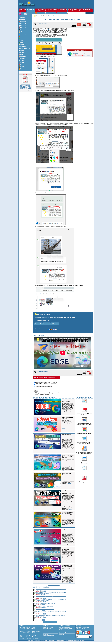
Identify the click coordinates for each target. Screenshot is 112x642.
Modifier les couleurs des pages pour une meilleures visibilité (67, 513)
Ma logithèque (46, 631)
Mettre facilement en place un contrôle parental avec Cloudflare (84, 424)
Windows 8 (22, 630)
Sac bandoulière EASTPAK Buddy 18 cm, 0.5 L (46, 603)
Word (33, 627)
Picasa (33, 636)
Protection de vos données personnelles (42, 394)
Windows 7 (22, 631)
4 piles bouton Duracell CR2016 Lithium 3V (45, 609)
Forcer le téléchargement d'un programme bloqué (67, 492)
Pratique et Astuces (26, 14)
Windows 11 (22, 627)
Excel (33, 628)
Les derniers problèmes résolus (82, 627)
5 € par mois (38, 323)
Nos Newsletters (50, 13)
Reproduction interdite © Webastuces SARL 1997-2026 (72, 640)
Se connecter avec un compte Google (67, 400)
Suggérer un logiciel (47, 629)
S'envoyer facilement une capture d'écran (67, 566)
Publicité (38, 640)
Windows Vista (23, 632)
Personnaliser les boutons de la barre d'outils (67, 436)
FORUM (88, 10)
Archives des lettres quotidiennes (41, 393)
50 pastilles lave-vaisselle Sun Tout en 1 (44, 606)
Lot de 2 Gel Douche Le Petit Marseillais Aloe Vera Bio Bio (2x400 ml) (50, 619)
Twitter (28, 636)
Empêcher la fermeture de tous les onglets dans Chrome (84, 414)
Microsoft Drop (46, 29)
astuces (68, 627)
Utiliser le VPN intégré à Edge (84, 404)
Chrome (28, 631)
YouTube (34, 634)
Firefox (28, 632)
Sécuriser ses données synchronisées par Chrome (84, 482)
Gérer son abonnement (39, 328)
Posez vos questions (80, 628)
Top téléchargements (47, 628)
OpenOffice (34, 630)
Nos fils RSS (40, 13)
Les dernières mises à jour (48, 627)
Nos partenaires (53, 640)
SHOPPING (63, 10)
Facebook (29, 638)
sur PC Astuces (86, 55)
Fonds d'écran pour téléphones (65, 631)
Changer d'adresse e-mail (54, 392)
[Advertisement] (63, 4)
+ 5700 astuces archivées (39, 392)
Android (28, 627)
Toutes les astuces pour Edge (54, 585)
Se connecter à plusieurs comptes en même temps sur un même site (84, 453)
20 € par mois (55, 323)
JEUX (81, 10)
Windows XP (22, 634)
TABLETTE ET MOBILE (52, 10)
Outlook (28, 635)
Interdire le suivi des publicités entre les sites (68, 530)
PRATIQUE (31, 10)
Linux (21, 635)
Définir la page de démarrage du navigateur (66, 549)
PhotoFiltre (22, 638)
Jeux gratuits (45, 637)
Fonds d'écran (45, 634)
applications (64, 627)
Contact (59, 640)
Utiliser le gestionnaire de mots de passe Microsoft (84, 463)
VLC (21, 636)
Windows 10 (22, 628)
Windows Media (35, 638)
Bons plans (61, 634)
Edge (28, 630)
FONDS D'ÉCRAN (73, 10)
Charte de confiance (32, 640)
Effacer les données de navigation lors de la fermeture (68, 456)
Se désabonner (52, 393)
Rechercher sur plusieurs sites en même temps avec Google (84, 443)
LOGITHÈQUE (40, 10)
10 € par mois (46, 323)
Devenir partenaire (45, 640)
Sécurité (34, 635)
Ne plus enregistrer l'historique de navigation (84, 472)
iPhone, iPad (29, 628)
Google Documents (36, 631)
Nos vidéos (61, 13)
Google (33, 632)
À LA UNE (23, 10)
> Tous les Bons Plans (50, 622)
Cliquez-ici (30, 90)
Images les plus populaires (48, 635)
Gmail (28, 634)
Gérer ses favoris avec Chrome (84, 433)
